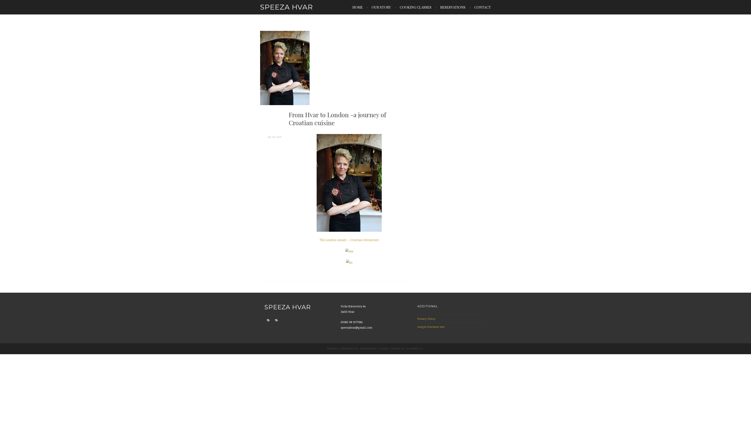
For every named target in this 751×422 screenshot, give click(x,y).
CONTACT (482, 7)
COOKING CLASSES (415, 7)
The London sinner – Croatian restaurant (349, 240)
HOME (357, 7)
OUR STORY (381, 7)
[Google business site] (276, 320)
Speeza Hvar (286, 7)
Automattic (414, 348)
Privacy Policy (426, 319)
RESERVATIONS (452, 7)
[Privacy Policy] (268, 320)
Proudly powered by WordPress (351, 348)
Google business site (431, 327)
